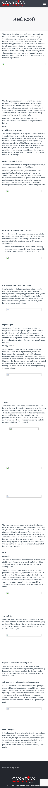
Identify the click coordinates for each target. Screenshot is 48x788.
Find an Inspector (22, 94)
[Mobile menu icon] (44, 3)
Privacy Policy (14, 768)
